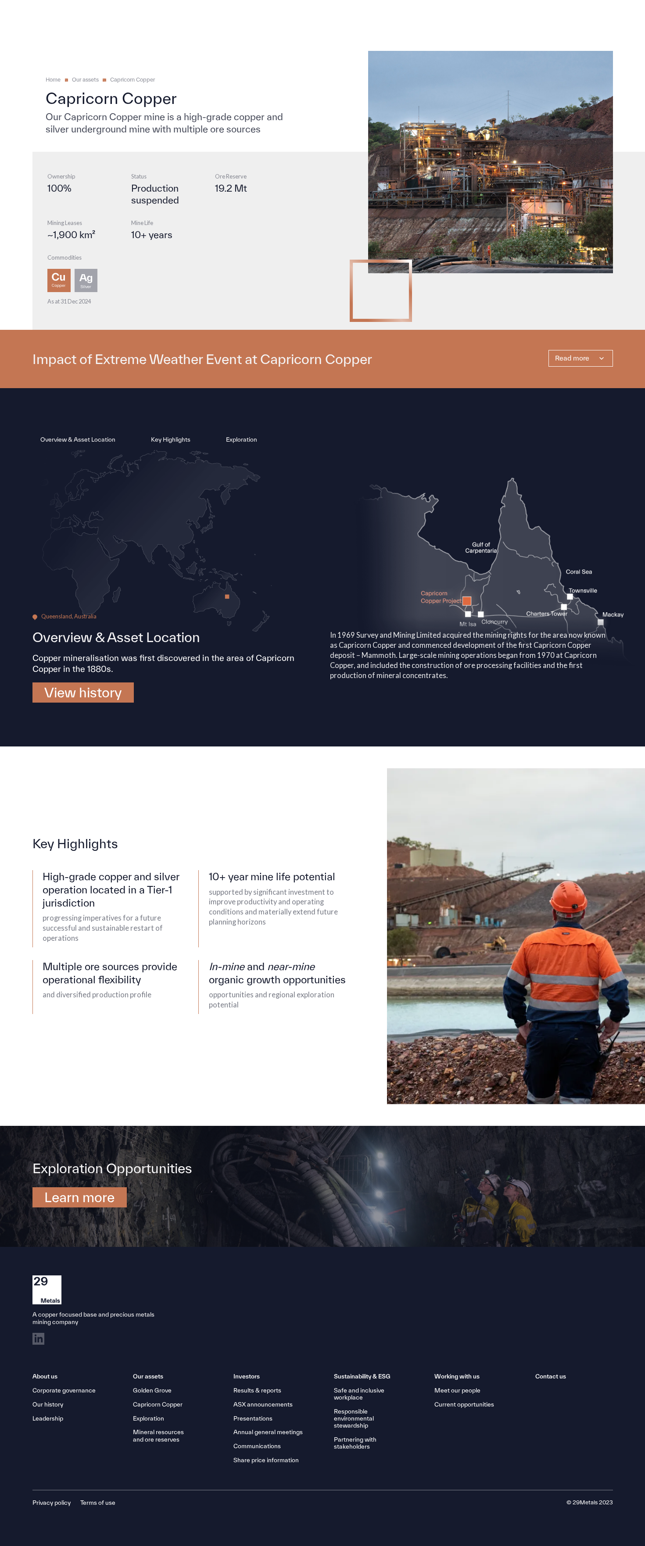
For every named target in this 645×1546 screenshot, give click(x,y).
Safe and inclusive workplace (359, 1394)
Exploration (148, 1418)
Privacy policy (51, 1502)
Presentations (252, 1418)
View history (83, 692)
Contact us (550, 1376)
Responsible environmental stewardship (354, 1418)
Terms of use (97, 1502)
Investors (246, 1376)
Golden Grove (152, 1390)
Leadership (47, 1418)
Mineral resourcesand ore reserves (158, 1435)
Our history (47, 1404)
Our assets (85, 79)
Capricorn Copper (132, 79)
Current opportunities (464, 1404)
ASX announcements (263, 1404)
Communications (257, 1446)
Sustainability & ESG (362, 1376)
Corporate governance (64, 1390)
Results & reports (257, 1390)
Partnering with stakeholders (355, 1443)
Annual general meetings (268, 1431)
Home (53, 79)
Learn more (79, 1197)
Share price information (266, 1460)
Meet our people (457, 1390)
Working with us (457, 1376)
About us (44, 1376)
